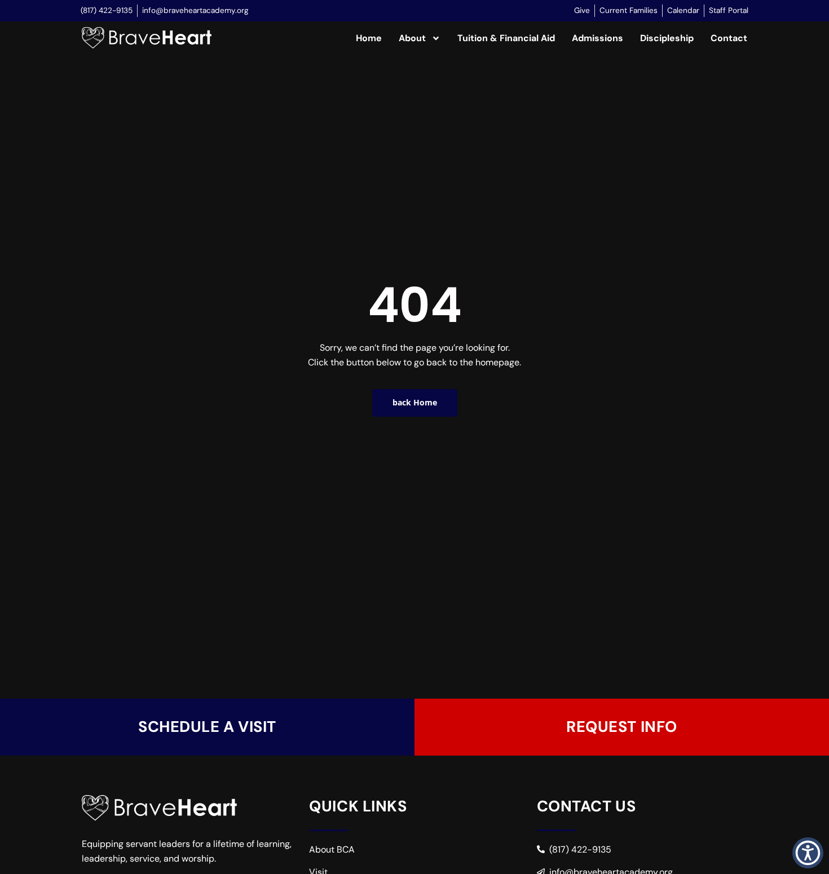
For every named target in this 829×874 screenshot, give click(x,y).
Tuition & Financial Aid (506, 38)
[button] (807, 852)
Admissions (597, 38)
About (412, 38)
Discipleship (667, 38)
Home (369, 38)
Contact (729, 38)
